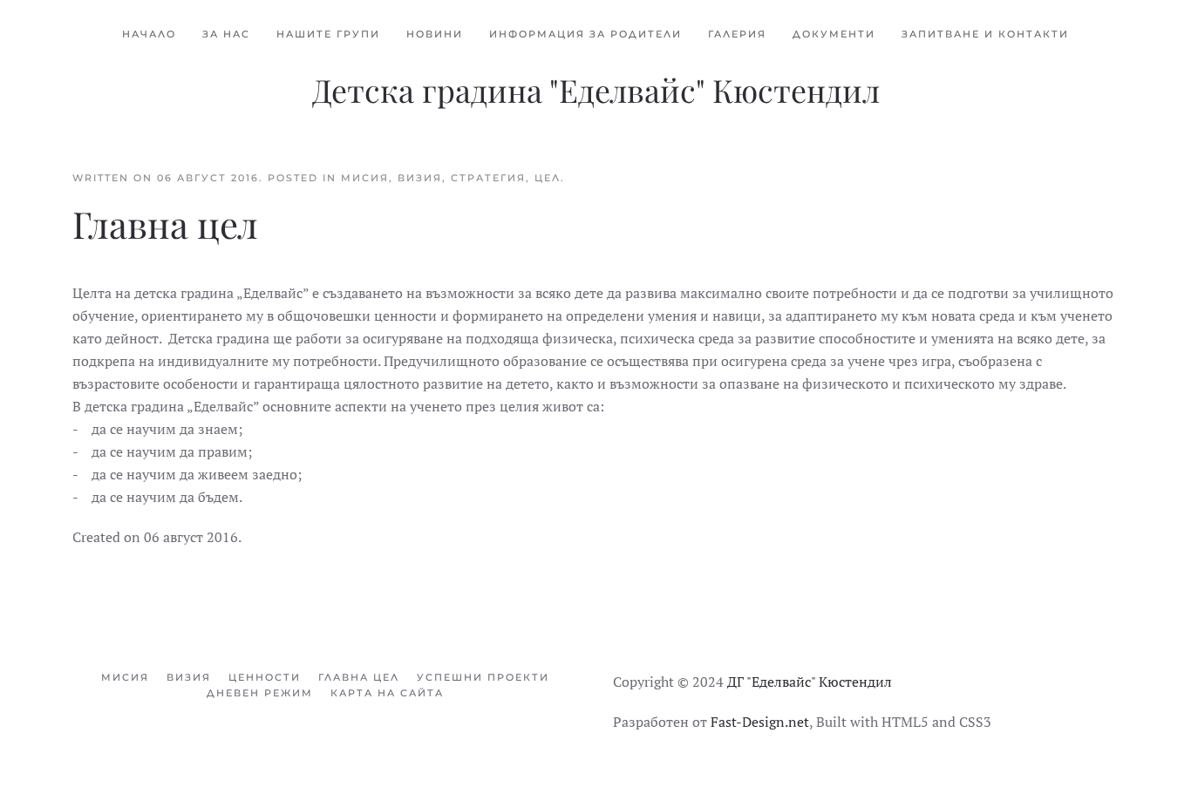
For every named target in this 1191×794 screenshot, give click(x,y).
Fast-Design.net (760, 721)
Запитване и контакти (985, 34)
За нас (226, 34)
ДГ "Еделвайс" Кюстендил (809, 681)
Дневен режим (260, 693)
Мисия (125, 677)
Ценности (264, 677)
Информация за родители (585, 34)
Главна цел (358, 677)
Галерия (737, 34)
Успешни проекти (483, 677)
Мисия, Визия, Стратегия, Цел (451, 178)
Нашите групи (328, 34)
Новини (434, 34)
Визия (189, 677)
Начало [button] (149, 34)
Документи (834, 34)
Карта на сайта (387, 693)
